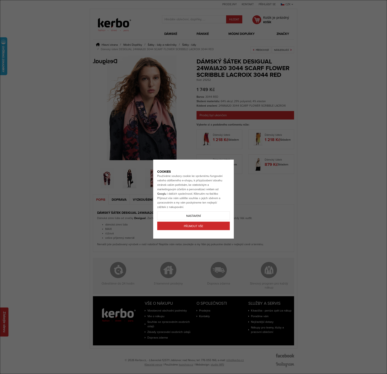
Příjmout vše (193, 226)
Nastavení (193, 216)
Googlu (161, 193)
